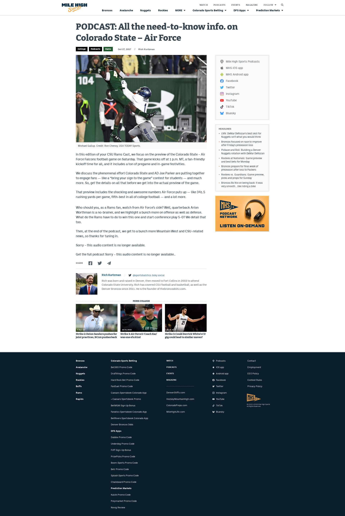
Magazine (252, 5)
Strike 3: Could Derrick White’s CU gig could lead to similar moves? (185, 336)
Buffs (79, 386)
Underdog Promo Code (122, 443)
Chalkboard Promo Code (123, 482)
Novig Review (118, 507)
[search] (282, 4)
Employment (254, 367)
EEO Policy (253, 373)
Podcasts (219, 5)
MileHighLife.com (175, 411)
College (82, 49)
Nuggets (145, 10)
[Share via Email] (109, 263)
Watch (203, 5)
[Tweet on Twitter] (100, 263)
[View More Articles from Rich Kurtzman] (86, 284)
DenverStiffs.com (175, 392)
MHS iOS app (234, 68)
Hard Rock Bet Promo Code (125, 380)
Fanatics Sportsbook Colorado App (129, 411)
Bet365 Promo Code (121, 367)
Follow (268, 5)
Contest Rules (254, 380)
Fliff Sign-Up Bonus (121, 450)
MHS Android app (237, 74)
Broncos (107, 10)
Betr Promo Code (120, 469)
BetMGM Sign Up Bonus (123, 405)
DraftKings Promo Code (123, 373)
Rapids (80, 399)
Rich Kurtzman (146, 49)
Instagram (232, 94)
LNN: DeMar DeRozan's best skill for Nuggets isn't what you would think (241, 135)
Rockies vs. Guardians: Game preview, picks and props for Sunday (242, 176)
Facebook (232, 81)
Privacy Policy (254, 386)
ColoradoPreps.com (176, 405)
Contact (251, 360)
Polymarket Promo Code (124, 501)
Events (235, 5)
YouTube (231, 100)
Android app (222, 373)
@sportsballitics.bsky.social (149, 275)
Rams (108, 49)
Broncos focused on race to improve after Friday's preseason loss (241, 143)
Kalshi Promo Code (121, 494)
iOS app (220, 367)
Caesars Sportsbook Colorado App (128, 392)
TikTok (230, 106)
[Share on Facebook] (90, 263)
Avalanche (126, 10)
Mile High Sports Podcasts (243, 61)
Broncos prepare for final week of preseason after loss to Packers (239, 168)
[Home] (74, 8)
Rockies (163, 10)
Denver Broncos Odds (122, 424)
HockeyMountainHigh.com (180, 399)
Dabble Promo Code (121, 437)
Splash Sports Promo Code (125, 475)
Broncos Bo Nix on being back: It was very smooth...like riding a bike (242, 184)
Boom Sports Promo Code (124, 462)
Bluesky (231, 113)
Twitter (230, 87)
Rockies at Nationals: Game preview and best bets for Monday (241, 160)
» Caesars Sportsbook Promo (126, 399)
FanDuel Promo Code (122, 386)
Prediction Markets (268, 10)
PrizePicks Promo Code (123, 456)
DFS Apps (240, 10)
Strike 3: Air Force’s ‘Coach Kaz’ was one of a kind (138, 336)
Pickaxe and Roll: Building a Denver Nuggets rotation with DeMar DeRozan (242, 151)
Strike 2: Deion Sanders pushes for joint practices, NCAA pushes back (96, 336)
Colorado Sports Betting (208, 10)
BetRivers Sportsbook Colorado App (129, 418)
